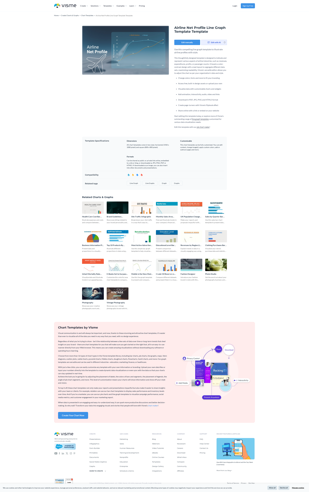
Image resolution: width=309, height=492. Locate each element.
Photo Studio (210, 274)
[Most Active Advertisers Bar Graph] (142, 236)
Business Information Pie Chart (92, 245)
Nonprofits (124, 457)
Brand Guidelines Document (114, 216)
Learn (131, 6)
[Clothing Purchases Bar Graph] (216, 236)
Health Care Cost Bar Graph (91, 216)
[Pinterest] (74, 453)
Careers (180, 448)
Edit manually (187, 42)
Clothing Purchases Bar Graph (215, 245)
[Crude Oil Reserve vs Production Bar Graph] (167, 265)
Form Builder (94, 448)
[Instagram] (71, 453)
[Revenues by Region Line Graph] (191, 236)
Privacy (244, 483)
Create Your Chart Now (73, 415)
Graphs (92, 466)
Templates (107, 6)
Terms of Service (233, 483)
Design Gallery (158, 466)
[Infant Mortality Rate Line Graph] (93, 265)
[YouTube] (55, 453)
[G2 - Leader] (69, 480)
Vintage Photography (116, 302)
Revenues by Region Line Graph (191, 245)
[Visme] (65, 6)
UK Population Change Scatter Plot (190, 216)
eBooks (155, 453)
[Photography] (93, 293)
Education (124, 462)
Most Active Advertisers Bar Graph (141, 245)
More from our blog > (224, 470)
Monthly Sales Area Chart (164, 216)
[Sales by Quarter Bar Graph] (216, 208)
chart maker (153, 405)
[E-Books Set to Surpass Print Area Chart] (117, 265)
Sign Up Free (248, 6)
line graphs (149, 183)
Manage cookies (298, 488)
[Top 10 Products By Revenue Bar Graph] (117, 236)
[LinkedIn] (63, 453)
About (179, 439)
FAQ (201, 439)
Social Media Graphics (98, 462)
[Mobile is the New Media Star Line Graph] (142, 265)
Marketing (124, 439)
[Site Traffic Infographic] (142, 208)
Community (182, 466)
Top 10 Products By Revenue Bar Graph (115, 245)
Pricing (142, 6)
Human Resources (127, 448)
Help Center (204, 444)
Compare (180, 462)
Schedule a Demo (127, 471)
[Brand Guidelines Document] (117, 208)
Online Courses (158, 457)
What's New (181, 457)
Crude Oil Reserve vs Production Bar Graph (165, 274)
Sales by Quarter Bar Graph (214, 216)
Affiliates (180, 471)
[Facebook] (59, 453)
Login (235, 6)
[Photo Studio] (216, 265)
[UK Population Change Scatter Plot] (191, 208)
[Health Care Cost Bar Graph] (93, 208)
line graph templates (200, 119)
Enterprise (124, 466)
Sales (122, 444)
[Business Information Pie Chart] (93, 236)
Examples (121, 6)
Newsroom (181, 444)
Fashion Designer (188, 274)
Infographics (94, 444)
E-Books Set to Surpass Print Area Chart (116, 274)
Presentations (94, 439)
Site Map (251, 483)
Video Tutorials (158, 448)
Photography (87, 302)
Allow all (272, 488)
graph (164, 183)
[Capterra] (60, 480)
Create (83, 6)
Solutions (94, 6)
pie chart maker (203, 127)
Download (181, 453)
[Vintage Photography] (117, 293)
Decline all (284, 488)
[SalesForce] (65, 446)
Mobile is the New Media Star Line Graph (142, 274)
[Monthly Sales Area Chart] (167, 208)
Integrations (157, 471)
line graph (134, 183)
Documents (94, 457)
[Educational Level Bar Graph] (167, 236)
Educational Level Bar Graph (165, 245)
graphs (176, 183)
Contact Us (204, 448)
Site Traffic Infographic (141, 216)
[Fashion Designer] (191, 265)
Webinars (156, 444)
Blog (154, 439)
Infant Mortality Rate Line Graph (91, 274)
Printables (93, 453)
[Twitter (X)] (67, 453)
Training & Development (129, 453)
